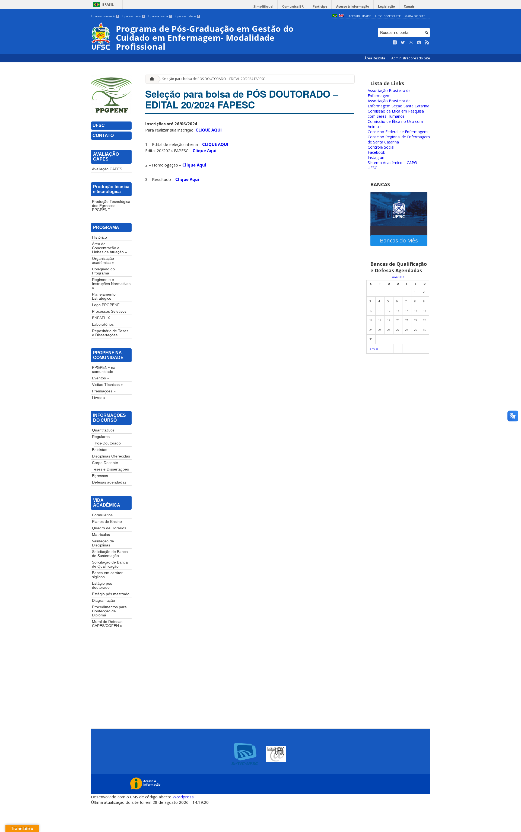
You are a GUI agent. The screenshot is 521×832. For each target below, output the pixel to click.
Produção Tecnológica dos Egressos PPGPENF (111, 206)
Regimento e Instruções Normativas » (111, 284)
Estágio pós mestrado (110, 594)
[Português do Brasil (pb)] (334, 16)
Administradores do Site (410, 58)
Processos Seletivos (109, 311)
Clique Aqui (205, 150)
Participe (320, 6)
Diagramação (103, 601)
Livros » (99, 398)
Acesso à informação (352, 6)
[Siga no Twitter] (403, 42)
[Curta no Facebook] (395, 42)
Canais (409, 6)
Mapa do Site (415, 16)
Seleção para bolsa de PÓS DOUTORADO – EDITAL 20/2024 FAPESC (213, 78)
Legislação (386, 6)
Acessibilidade (359, 16)
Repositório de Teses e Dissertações (110, 333)
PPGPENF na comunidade (103, 370)
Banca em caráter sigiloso (107, 575)
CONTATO (103, 135)
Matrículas (101, 535)
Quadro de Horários (109, 528)
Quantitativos (103, 430)
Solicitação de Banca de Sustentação (110, 554)
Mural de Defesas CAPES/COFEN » (107, 624)
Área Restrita (375, 58)
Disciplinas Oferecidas (111, 456)
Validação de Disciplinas (103, 543)
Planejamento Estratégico (104, 296)
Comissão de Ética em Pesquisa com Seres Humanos (396, 113)
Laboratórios (103, 324)
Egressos (100, 476)
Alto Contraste (388, 16)
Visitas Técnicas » (107, 385)
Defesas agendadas (109, 482)
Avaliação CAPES (107, 169)
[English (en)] (341, 16)
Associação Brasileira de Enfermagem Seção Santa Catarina (398, 103)
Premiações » (104, 391)
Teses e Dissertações (110, 469)
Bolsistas (99, 450)
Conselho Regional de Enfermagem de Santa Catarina (399, 139)
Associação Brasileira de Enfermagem (389, 93)
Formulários (102, 515)
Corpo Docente (105, 463)
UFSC (99, 125)
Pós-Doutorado (108, 443)
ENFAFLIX (101, 318)
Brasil (108, 4)
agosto (398, 277)
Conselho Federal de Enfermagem (398, 131)
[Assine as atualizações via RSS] (427, 42)
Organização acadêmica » (103, 261)
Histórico (99, 237)
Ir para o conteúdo (104, 16)
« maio (373, 349)
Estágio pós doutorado (102, 585)
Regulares (101, 437)
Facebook (376, 152)
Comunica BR (293, 6)
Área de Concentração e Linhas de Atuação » (109, 248)
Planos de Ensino (107, 522)
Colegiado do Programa (103, 271)
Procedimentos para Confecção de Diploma (109, 611)
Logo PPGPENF (106, 305)
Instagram (377, 157)
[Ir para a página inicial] (150, 79)
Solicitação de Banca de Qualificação (110, 564)
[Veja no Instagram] (419, 42)
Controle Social (381, 147)
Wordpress (183, 796)
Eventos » (100, 378)
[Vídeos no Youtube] (411, 42)
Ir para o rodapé (187, 16)
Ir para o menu (133, 16)
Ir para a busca (159, 16)
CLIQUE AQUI (209, 130)
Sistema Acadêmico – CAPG (392, 162)
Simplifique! (263, 6)
